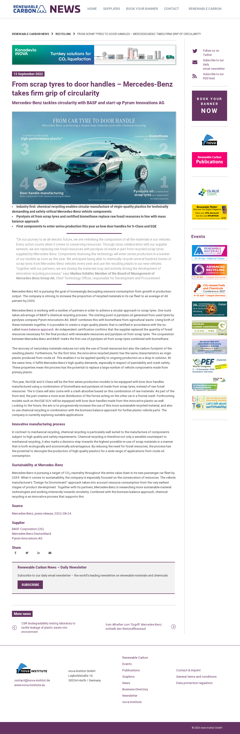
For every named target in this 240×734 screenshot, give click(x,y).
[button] (16, 553)
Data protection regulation (194, 683)
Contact (171, 9)
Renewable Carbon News (30, 34)
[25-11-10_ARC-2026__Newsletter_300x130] (209, 278)
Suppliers (111, 9)
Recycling (63, 34)
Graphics (128, 676)
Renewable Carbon (205, 9)
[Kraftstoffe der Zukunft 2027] (209, 390)
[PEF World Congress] (209, 372)
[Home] (47, 9)
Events (127, 664)
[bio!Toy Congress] (209, 409)
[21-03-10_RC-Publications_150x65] (209, 166)
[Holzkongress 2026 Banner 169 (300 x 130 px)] (209, 315)
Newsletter (129, 695)
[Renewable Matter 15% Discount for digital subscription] (209, 218)
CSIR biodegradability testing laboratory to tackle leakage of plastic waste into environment (48, 628)
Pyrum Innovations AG (27, 538)
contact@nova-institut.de (32, 680)
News (126, 683)
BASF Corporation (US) (28, 529)
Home (92, 9)
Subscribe (30, 585)
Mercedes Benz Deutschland (31, 533)
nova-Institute (132, 702)
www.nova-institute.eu (29, 685)
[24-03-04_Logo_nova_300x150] (209, 147)
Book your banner (142, 9)
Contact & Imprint (188, 670)
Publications (131, 670)
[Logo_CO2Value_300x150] (209, 200)
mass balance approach (37, 329)
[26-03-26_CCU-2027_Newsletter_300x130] (209, 297)
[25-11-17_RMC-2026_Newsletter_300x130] (209, 259)
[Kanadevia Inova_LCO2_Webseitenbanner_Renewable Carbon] (94, 63)
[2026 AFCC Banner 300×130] (209, 353)
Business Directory (135, 689)
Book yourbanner (209, 106)
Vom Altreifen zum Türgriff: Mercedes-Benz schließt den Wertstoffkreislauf (133, 626)
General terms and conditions (196, 676)
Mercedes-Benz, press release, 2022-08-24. (42, 513)
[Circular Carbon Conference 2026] (209, 334)
